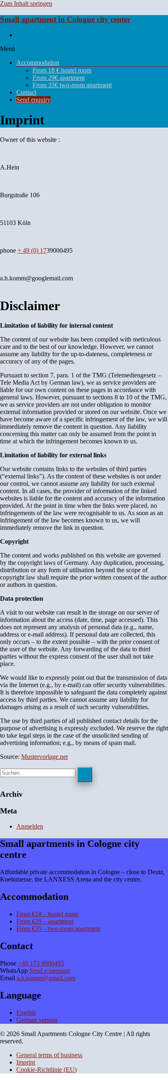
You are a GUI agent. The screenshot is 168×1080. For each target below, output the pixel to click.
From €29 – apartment (44, 921)
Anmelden (29, 826)
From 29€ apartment (59, 77)
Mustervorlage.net (44, 756)
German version (36, 1019)
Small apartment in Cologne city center (65, 19)
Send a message (49, 970)
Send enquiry (33, 99)
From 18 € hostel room (62, 70)
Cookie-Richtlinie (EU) (46, 1069)
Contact (26, 92)
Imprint (25, 1062)
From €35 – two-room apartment (58, 928)
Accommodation (37, 62)
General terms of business (49, 1054)
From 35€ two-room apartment (72, 85)
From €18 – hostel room (47, 913)
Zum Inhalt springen (26, 3)
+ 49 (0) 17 (32, 250)
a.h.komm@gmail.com (46, 977)
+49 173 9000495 (41, 963)
